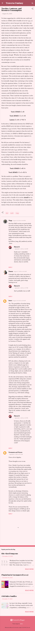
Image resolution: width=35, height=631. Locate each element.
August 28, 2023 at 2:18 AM (19, 300)
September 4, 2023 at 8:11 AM (16, 454)
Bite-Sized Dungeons (9, 553)
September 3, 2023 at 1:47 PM (21, 288)
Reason (11, 271)
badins (21, 623)
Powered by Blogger (18, 620)
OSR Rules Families (9, 596)
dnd (7, 213)
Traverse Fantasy (14, 3)
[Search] (32, 3)
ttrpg (17, 213)
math (11, 213)
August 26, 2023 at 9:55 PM (19, 220)
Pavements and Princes (15, 452)
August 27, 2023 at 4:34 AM (20, 271)
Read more (29, 569)
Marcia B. (17, 247)
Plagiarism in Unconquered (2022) (14, 575)
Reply (10, 267)
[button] (32, 9)
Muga (10, 220)
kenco (10, 301)
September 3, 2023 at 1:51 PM (21, 418)
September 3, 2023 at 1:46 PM (21, 249)
